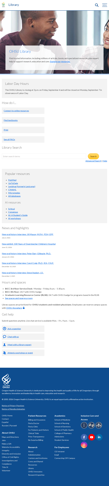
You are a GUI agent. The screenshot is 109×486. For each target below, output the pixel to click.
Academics (59, 415)
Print (6, 130)
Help (105, 161)
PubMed (12, 180)
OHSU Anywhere (14, 308)
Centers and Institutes (37, 458)
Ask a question (14, 328)
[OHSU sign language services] (91, 428)
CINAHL (12, 189)
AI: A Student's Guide (18, 215)
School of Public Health (64, 430)
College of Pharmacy (63, 433)
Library (14, 5)
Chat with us (13, 336)
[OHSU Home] (4, 4)
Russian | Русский (9, 425)
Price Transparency (36, 436)
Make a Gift (6, 444)
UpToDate (13, 183)
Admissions (59, 436)
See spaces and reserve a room (19, 298)
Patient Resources (37, 415)
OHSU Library (20, 51)
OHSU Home (7, 415)
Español (5, 422)
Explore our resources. (60, 61)
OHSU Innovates (35, 471)
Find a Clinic (33, 426)
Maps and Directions (10, 437)
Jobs (4, 440)
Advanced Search (93, 161)
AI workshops (14, 218)
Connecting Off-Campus (64, 458)
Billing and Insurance (36, 420)
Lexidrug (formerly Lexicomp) (21, 186)
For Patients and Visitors (38, 430)
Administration (34, 455)
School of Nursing (61, 423)
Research (32, 447)
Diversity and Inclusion (11, 454)
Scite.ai (11, 208)
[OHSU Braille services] (84, 428)
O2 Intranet (59, 451)
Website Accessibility (11, 447)
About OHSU (8, 432)
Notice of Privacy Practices (13, 405)
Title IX (5, 467)
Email (56, 455)
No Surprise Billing (35, 440)
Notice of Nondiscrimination (13, 409)
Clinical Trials (33, 433)
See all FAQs (9, 139)
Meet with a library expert (19, 344)
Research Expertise (36, 475)
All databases (14, 196)
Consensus (13, 212)
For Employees (61, 447)
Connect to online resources (16, 110)
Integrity (5, 450)
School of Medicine (62, 420)
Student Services (61, 440)
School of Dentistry (62, 426)
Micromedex (14, 192)
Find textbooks (11, 120)
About (30, 451)
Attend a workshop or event (20, 352)
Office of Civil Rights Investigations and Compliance (10, 460)
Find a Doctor (33, 423)
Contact (5, 419)
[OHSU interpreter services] (99, 428)
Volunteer (6, 470)
